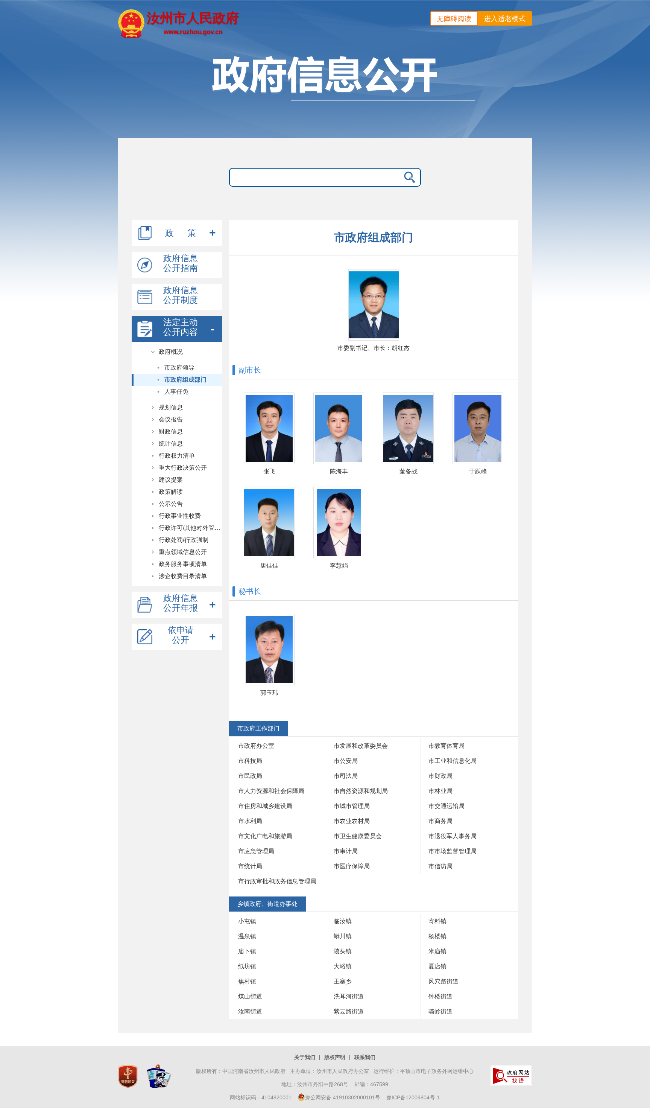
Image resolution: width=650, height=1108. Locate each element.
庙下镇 (247, 951)
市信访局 (440, 866)
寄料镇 (437, 921)
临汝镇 (343, 921)
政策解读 (171, 492)
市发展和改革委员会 (361, 746)
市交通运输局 (446, 806)
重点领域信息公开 (183, 552)
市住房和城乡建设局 (265, 806)
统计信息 (171, 443)
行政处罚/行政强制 (183, 540)
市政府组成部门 (185, 379)
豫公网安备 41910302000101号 (342, 1097)
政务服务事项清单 (183, 564)
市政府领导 (179, 367)
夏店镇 (437, 966)
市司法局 (346, 776)
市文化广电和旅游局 (265, 836)
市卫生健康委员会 (358, 836)
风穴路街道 (443, 981)
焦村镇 (247, 981)
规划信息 (171, 407)
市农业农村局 (352, 821)
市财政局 (440, 776)
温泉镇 (247, 936)
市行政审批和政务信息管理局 (277, 881)
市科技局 (250, 761)
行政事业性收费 (180, 516)
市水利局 (250, 821)
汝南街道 (250, 1011)
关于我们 (304, 1057)
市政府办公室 (256, 746)
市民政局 (250, 776)
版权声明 (334, 1057)
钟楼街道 (440, 996)
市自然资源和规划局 (361, 791)
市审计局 (346, 851)
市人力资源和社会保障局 (271, 791)
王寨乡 (343, 981)
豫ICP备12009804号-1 (413, 1097)
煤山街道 (250, 996)
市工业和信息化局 (452, 761)
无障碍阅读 (454, 19)
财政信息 (171, 431)
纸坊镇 (247, 966)
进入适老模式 (504, 19)
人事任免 (176, 391)
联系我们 (364, 1057)
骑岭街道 (440, 1011)
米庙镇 (437, 951)
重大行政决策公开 (183, 467)
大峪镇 (343, 966)
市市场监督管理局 (452, 851)
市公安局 (346, 761)
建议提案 (171, 479)
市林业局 (440, 791)
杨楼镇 (437, 936)
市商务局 (440, 821)
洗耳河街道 (349, 996)
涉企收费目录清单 (183, 576)
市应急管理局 (256, 851)
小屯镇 (247, 921)
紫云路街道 (349, 1011)
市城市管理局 (352, 806)
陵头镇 (343, 951)
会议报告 (171, 419)
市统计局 (250, 866)
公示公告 (171, 504)
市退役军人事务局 (452, 836)
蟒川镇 (343, 936)
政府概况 (171, 352)
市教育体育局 (446, 746)
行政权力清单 (177, 455)
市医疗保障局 (352, 866)
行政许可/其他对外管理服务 (190, 528)
